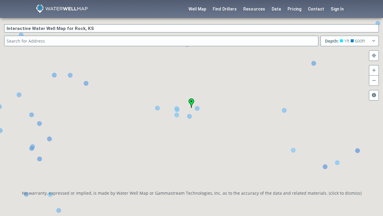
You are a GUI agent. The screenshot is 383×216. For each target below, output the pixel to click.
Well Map (197, 9)
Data (276, 9)
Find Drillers (225, 9)
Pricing (294, 9)
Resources (254, 9)
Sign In (337, 9)
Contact (316, 9)
